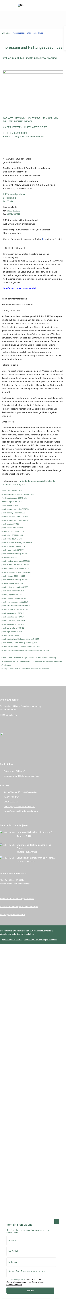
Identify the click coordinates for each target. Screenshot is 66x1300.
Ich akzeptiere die (25, 1282)
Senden (30, 1290)
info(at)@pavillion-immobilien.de (19, 806)
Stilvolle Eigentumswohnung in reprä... (36, 858)
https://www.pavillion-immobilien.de (21, 811)
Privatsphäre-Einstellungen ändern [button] (17, 898)
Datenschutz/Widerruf (14, 771)
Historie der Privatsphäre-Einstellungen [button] (19, 906)
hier (44, 239)
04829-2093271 (11, 797)
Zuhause (6, 33)
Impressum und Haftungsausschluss (21, 776)
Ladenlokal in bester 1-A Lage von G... (35, 832)
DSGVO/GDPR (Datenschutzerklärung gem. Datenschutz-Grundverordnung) (25, 1282)
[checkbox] (8, 1280)
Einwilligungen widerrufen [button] (12, 914)
